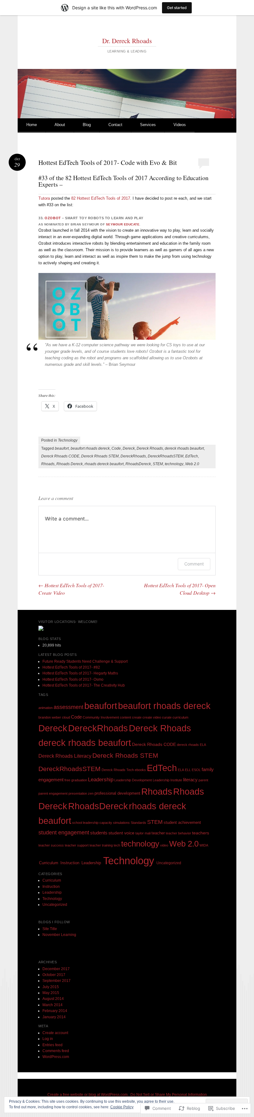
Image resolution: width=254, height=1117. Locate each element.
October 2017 (53, 975)
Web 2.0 (192, 464)
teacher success (51, 845)
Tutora (44, 198)
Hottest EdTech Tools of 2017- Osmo (72, 679)
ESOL (196, 770)
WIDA (203, 845)
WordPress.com (55, 1057)
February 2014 (54, 1011)
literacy (190, 779)
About (60, 124)
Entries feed (52, 1045)
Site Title (49, 929)
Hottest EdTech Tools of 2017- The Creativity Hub (83, 685)
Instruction (69, 863)
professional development (117, 793)
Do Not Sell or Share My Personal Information (168, 1094)
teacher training (101, 845)
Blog (87, 124)
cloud (66, 717)
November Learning (59, 935)
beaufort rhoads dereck (90, 448)
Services (148, 124)
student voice (121, 832)
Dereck (129, 448)
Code (116, 448)
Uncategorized (168, 863)
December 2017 (56, 969)
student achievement (182, 822)
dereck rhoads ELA (191, 745)
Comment (194, 563)
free (67, 780)
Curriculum (48, 863)
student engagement (63, 832)
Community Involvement (101, 717)
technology (174, 464)
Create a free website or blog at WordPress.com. (88, 1094)
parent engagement (53, 793)
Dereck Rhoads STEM (100, 456)
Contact (115, 124)
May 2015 (50, 993)
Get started (177, 7)
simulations (121, 822)
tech (117, 845)
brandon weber (49, 717)
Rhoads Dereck (69, 464)
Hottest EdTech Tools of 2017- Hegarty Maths (80, 673)
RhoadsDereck (138, 464)
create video (151, 717)
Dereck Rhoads (150, 448)
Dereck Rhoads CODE (60, 456)
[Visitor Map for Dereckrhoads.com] (40, 629)
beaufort (62, 448)
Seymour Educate (123, 224)
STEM (158, 464)
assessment (68, 707)
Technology (67, 440)
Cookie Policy (122, 1107)
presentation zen (81, 793)
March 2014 (52, 1005)
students (98, 832)
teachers (200, 832)
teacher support (77, 845)
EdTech (191, 456)
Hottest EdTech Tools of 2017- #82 (71, 667)
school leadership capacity (92, 822)
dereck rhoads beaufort (184, 448)
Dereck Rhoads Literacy (64, 756)
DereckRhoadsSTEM (165, 456)
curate (167, 717)
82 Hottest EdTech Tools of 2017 (100, 198)
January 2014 (54, 1017)
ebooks (140, 770)
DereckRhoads (133, 456)
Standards (138, 822)
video (164, 845)
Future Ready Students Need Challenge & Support (85, 661)
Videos (179, 124)
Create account (55, 1033)
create (137, 717)
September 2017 (56, 981)
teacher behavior (178, 833)
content (125, 717)
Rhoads (48, 464)
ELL (188, 770)
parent (203, 780)
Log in (47, 1039)
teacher (158, 833)
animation (45, 708)
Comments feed (55, 1051)
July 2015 (50, 987)
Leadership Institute (167, 780)
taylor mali (143, 833)
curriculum (180, 717)
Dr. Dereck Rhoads (127, 40)
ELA (181, 770)
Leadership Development (133, 780)
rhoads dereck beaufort (104, 464)
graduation (79, 780)
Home (31, 124)
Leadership (100, 780)
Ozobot (53, 218)
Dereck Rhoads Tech (118, 770)
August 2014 (53, 999)
